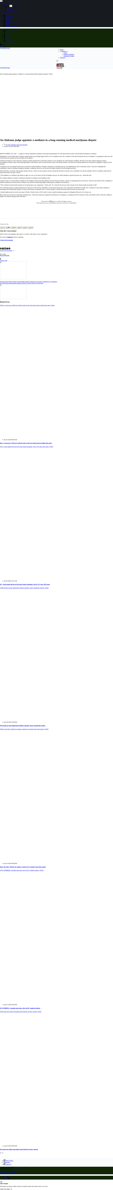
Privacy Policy (9, 1160)
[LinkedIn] (5, 249)
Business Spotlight (69, 54)
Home (61, 49)
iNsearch (7, 39)
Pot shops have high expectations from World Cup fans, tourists (19, 1149)
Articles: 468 (3, 260)
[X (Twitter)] (3, 249)
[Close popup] (1, 1182)
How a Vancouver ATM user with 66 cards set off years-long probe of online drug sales (26, 443)
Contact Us (8, 1164)
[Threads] (9, 249)
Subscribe (4, 45)
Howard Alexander (4, 255)
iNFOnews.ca (9, 31)
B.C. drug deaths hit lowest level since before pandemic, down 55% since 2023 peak (25, 584)
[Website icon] (0, 259)
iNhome (7, 35)
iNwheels (8, 37)
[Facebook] (1, 249)
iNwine (7, 33)
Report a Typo (4, 224)
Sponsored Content (69, 56)
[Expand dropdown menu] (67, 51)
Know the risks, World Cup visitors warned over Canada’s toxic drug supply (23, 867)
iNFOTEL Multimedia (11, 41)
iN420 (65, 53)
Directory (62, 57)
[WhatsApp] (7, 249)
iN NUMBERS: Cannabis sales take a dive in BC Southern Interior (20, 1008)
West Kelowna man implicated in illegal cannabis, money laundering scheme (22, 725)
